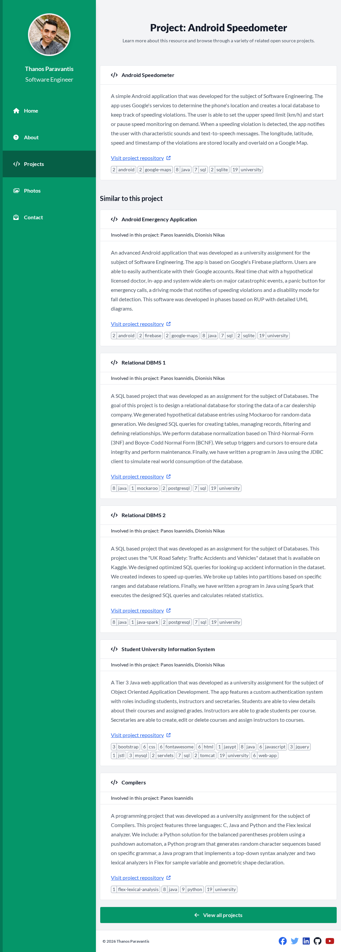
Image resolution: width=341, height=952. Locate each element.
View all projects (222, 915)
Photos (32, 190)
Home (31, 110)
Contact (33, 217)
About (31, 137)
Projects (34, 164)
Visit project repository (137, 158)
